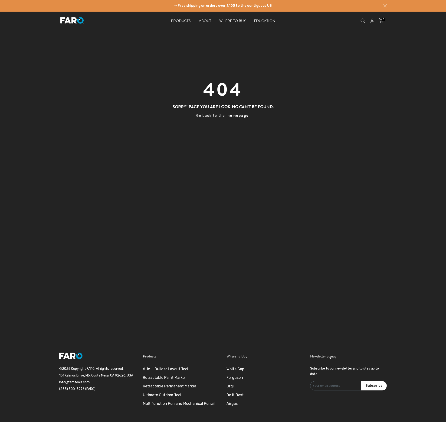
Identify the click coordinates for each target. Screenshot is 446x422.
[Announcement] (223, 6)
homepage (238, 116)
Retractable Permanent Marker (169, 386)
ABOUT (205, 21)
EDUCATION (264, 21)
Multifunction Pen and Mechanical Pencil (179, 403)
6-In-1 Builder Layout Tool (165, 369)
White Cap (235, 369)
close (61, 5)
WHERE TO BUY (232, 21)
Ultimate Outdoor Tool (162, 395)
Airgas (232, 403)
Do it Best (235, 395)
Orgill (231, 386)
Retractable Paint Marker (164, 377)
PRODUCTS (181, 21)
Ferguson (234, 377)
